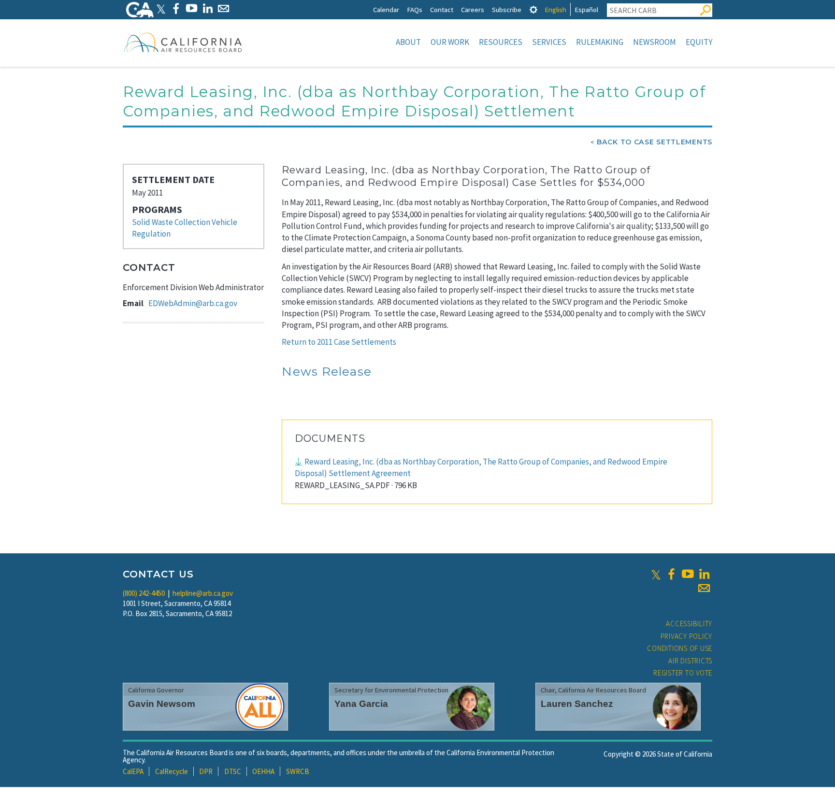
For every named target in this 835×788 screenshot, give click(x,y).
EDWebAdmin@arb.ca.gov (192, 303)
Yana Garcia (361, 704)
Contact (441, 9)
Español (586, 9)
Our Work (450, 42)
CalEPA (133, 771)
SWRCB (297, 771)
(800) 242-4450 (144, 593)
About (408, 42)
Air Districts (690, 660)
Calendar (386, 9)
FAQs (414, 9)
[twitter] (656, 574)
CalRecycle (171, 771)
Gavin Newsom (161, 704)
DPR (206, 771)
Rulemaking (599, 42)
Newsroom (654, 42)
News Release (327, 371)
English (555, 9)
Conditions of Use (679, 648)
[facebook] (671, 574)
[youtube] (687, 574)
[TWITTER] (161, 8)
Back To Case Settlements (654, 142)
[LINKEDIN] (208, 8)
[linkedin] (704, 574)
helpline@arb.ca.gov (203, 593)
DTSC (232, 771)
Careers (472, 9)
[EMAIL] (223, 8)
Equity (699, 42)
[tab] (533, 9)
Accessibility (689, 623)
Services (549, 42)
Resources (500, 42)
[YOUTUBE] (192, 8)
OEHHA (263, 771)
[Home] (183, 42)
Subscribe (506, 9)
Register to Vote (682, 672)
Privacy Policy (687, 636)
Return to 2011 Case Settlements (339, 342)
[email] (704, 588)
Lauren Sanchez (577, 704)
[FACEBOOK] (176, 8)
